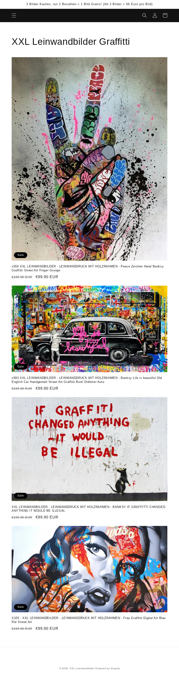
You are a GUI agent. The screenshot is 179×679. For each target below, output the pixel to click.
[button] (14, 15)
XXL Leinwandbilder (82, 668)
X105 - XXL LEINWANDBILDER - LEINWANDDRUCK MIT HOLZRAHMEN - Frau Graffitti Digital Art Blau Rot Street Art (89, 620)
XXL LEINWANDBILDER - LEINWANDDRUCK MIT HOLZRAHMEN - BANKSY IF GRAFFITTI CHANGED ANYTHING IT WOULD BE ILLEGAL (88, 509)
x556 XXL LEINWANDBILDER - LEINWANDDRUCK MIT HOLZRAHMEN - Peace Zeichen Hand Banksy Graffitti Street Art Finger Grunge (88, 268)
